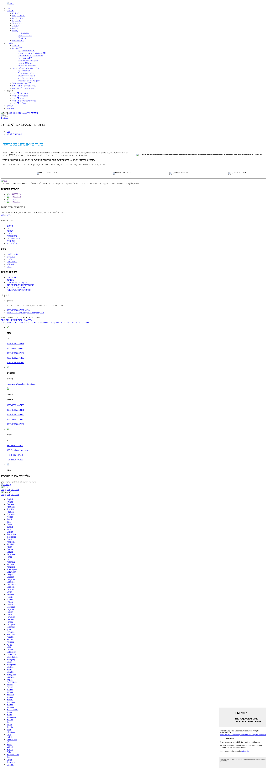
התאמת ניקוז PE (25, 58)
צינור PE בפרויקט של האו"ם (24, 101)
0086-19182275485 (15, 358)
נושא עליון (22, 38)
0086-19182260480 (15, 348)
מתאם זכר (76, 322)
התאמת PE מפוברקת (27, 65)
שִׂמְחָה (3, 489)
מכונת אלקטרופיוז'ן (26, 73)
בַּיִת (8, 8)
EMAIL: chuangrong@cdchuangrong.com (25, 312)
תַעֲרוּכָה (15, 25)
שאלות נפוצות (18, 40)
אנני (8, 489)
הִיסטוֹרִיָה (16, 13)
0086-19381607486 (15, 362)
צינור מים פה (65, 322)
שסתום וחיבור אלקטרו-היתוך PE (32, 53)
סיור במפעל (17, 23)
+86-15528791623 (15, 459)
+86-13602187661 (15, 455)
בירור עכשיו (6, 215)
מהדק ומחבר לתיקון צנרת (23, 88)
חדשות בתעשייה (25, 35)
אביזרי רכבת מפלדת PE (28, 60)
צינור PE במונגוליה (20, 96)
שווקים (10, 106)
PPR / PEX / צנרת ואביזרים (24, 85)
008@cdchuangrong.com (18, 450)
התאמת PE (17, 48)
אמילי (16, 489)
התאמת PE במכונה (26, 63)
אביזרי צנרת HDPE (9, 322)
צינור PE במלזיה (19, 103)
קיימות (15, 28)
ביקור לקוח (16, 20)
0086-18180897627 (23, 113)
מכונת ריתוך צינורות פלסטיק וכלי (26, 68)
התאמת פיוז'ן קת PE (26, 50)
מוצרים (10, 43)
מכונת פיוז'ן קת (24, 70)
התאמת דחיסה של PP (21, 83)
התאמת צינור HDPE (28, 322)
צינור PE (15, 45)
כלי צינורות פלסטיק (26, 78)
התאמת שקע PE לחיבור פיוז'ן (30, 55)
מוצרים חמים (16, 320)
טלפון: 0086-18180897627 (18, 310)
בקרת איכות (17, 18)
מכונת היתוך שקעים (26, 75)
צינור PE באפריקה (20, 93)
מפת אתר (5, 320)
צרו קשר (10, 108)
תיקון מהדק (54, 322)
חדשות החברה (24, 33)
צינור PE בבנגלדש (19, 98)
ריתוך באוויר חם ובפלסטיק (29, 80)
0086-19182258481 (15, 343)
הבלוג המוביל (12, 243)
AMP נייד (28, 320)
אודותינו (10, 10)
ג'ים (12, 489)
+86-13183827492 (15, 445)
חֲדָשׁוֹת (15, 30)
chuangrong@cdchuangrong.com (21, 384)
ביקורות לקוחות (18, 15)
